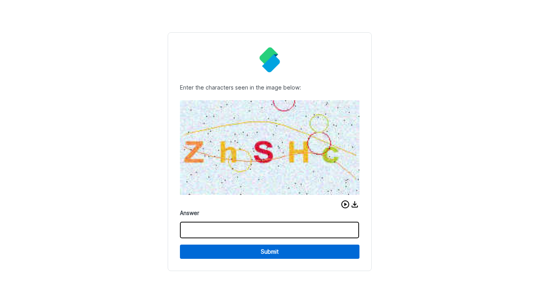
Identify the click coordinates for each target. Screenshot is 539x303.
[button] (345, 204)
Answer (189, 212)
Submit (270, 251)
